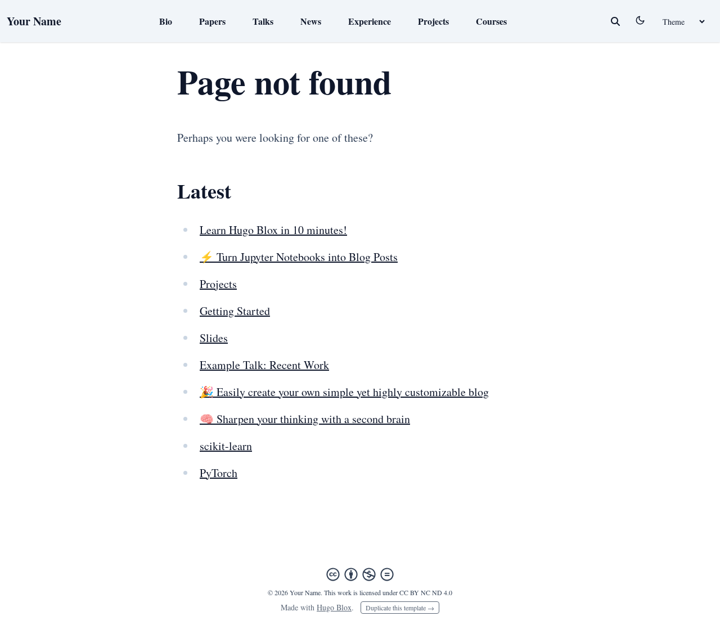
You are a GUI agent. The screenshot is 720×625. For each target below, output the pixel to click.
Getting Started (235, 310)
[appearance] (640, 20)
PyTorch (218, 472)
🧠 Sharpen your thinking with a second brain (305, 418)
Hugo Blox (334, 607)
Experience (369, 21)
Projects (433, 21)
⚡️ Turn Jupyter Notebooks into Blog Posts (299, 256)
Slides (214, 337)
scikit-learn (226, 445)
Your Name (34, 21)
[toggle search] (615, 21)
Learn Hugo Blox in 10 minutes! (273, 229)
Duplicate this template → (400, 607)
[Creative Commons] (360, 574)
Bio (165, 21)
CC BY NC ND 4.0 (425, 592)
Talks (263, 21)
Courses (491, 21)
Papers (212, 21)
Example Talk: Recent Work (264, 364)
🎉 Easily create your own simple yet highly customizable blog (344, 391)
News (310, 21)
